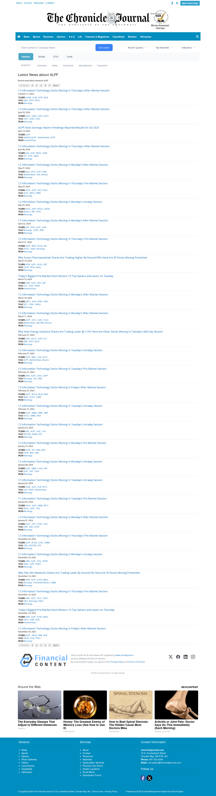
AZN (39, 283)
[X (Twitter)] (170, 660)
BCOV (34, 394)
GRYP (45, 375)
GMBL (53, 582)
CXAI (39, 357)
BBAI (34, 357)
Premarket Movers (41, 582)
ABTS (28, 301)
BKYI (44, 450)
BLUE (37, 341)
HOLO (32, 397)
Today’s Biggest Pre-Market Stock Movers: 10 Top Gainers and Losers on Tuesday (65, 276)
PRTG (32, 267)
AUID (44, 227)
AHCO (34, 338)
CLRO (39, 116)
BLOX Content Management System (152, 791)
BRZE (38, 153)
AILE (27, 171)
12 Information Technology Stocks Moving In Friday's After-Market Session (62, 387)
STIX (39, 545)
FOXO (45, 190)
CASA (40, 468)
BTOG (40, 208)
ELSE (45, 635)
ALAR (34, 97)
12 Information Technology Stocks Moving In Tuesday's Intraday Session (60, 350)
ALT (45, 338)
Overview (42, 65)
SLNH (31, 118)
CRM (26, 545)
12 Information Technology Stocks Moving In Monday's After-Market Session (63, 164)
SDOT (26, 619)
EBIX (40, 635)
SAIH (26, 100)
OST (35, 378)
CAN (38, 508)
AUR (39, 487)
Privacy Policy (116, 661)
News (55, 65)
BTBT (39, 301)
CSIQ (38, 431)
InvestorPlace (30, 140)
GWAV (37, 285)
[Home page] (108, 19)
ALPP (40, 97)
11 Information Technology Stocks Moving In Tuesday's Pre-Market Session (62, 498)
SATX (31, 100)
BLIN (46, 97)
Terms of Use (97, 791)
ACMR (28, 97)
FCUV (46, 320)
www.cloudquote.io (124, 655)
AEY (27, 431)
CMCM (47, 208)
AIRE (28, 375)
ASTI (39, 190)
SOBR (38, 397)
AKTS (33, 171)
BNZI (34, 246)
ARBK (40, 413)
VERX (42, 230)
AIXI (27, 153)
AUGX (39, 264)
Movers (44, 174)
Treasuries (102, 65)
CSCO (39, 598)
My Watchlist (162, 47)
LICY (25, 285)
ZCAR (26, 267)
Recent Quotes (135, 47)
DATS (46, 116)
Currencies (68, 65)
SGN (31, 527)
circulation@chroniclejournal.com (164, 762)
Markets (26, 56)
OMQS (38, 304)
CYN (44, 431)
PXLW (26, 452)
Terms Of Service (136, 661)
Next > (56, 85)
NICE (26, 601)
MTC (26, 304)
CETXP (39, 524)
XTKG (31, 304)
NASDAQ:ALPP (30, 137)
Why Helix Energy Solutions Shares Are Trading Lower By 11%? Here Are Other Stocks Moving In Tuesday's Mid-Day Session (90, 331)
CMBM (47, 542)
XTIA (30, 156)
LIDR (26, 527)
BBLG (45, 579)
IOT (25, 156)
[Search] (197, 37)
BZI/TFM (40, 322)
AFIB (28, 264)
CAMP (44, 153)
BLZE (40, 394)
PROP (31, 489)
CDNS (35, 230)
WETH (32, 193)
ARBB (34, 413)
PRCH (37, 100)
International (85, 65)
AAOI (28, 505)
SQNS (32, 248)
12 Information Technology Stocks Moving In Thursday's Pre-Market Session (63, 183)
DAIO (45, 598)
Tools (69, 56)
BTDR (45, 561)
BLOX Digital (177, 791)
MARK (34, 434)
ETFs (55, 56)
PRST (31, 341)
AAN (28, 338)
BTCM (34, 542)
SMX (37, 452)
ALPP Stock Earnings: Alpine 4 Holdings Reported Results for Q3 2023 (58, 127)
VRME (38, 193)
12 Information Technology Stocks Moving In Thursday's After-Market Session (64, 90)
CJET (45, 264)
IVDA (39, 415)
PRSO (41, 601)
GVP (45, 468)
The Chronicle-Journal (43, 791)
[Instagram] (193, 660)
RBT (33, 211)
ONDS (38, 564)
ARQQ (34, 635)
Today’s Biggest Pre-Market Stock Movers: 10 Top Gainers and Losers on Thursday (66, 610)
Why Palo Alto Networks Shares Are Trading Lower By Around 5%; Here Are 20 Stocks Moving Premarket (79, 572)
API (33, 450)
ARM (46, 413)
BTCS (45, 487)
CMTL (45, 301)
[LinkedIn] (185, 660)
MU (45, 246)
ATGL (39, 561)
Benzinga (28, 103)
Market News (43, 137)
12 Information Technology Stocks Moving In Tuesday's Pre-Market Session (62, 368)
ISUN (37, 619)
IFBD (26, 341)
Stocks (41, 56)
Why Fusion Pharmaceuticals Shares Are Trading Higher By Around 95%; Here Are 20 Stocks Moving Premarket (82, 257)
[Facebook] (178, 660)
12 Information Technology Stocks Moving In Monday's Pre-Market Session (62, 443)
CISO (45, 524)
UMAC (36, 156)
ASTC (34, 320)
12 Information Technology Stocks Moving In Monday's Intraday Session (60, 202)
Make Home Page (190, 3)
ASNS (34, 116)
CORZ (39, 375)
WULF (26, 508)
